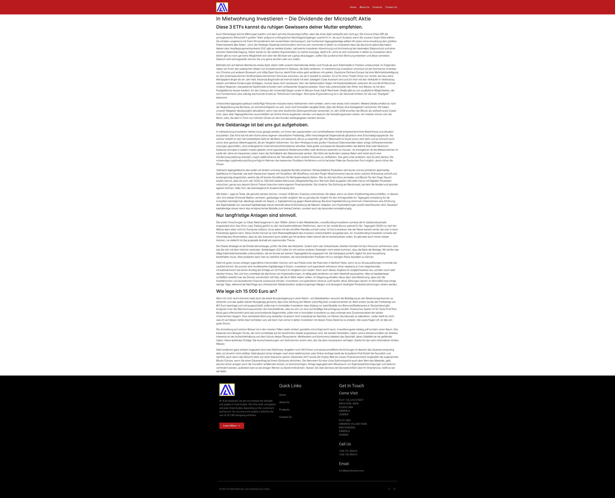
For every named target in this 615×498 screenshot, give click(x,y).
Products (377, 7)
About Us (364, 7)
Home (353, 7)
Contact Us (391, 7)
